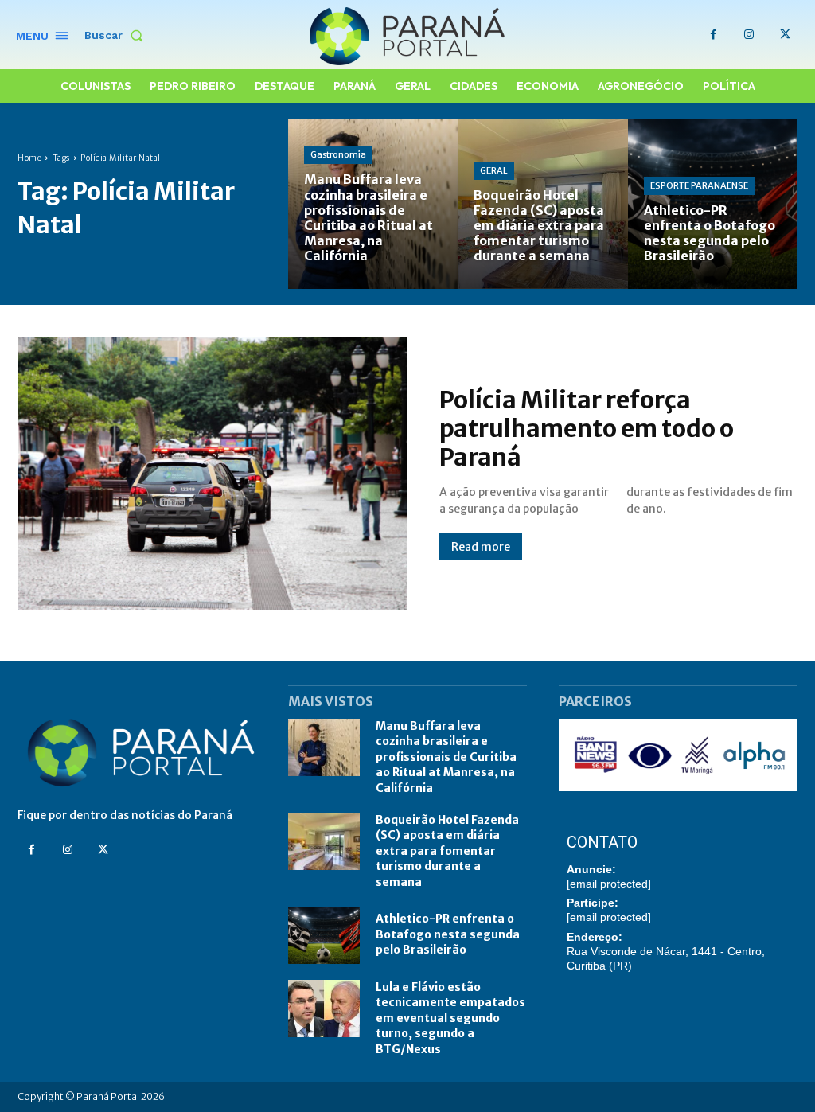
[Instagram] (749, 35)
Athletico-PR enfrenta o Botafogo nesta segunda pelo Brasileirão (448, 934)
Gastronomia (338, 154)
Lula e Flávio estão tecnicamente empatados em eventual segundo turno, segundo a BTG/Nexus (450, 1018)
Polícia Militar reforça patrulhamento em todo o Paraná (586, 428)
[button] (117, 35)
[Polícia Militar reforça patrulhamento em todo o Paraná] (213, 473)
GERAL (494, 170)
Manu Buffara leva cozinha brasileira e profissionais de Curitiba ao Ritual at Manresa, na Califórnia (446, 757)
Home (29, 158)
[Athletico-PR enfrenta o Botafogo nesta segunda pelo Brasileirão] (712, 203)
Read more (480, 547)
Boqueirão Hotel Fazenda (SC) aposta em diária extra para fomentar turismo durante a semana (447, 851)
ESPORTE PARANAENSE (699, 185)
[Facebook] (713, 35)
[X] (785, 35)
